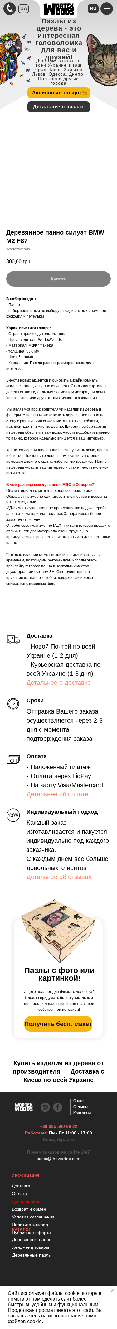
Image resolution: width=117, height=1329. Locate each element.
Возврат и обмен (29, 1209)
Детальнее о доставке (59, 682)
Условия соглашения (33, 1216)
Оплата (19, 1193)
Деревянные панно (31, 1239)
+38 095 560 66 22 (58, 1126)
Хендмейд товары (30, 1247)
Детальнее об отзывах (59, 876)
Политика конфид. (30, 1224)
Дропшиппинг (26, 1201)
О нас (78, 1101)
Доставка (21, 1185)
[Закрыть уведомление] (112, 1290)
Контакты (82, 1113)
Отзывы (80, 1107)
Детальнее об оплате (57, 794)
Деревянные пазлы (31, 1254)
